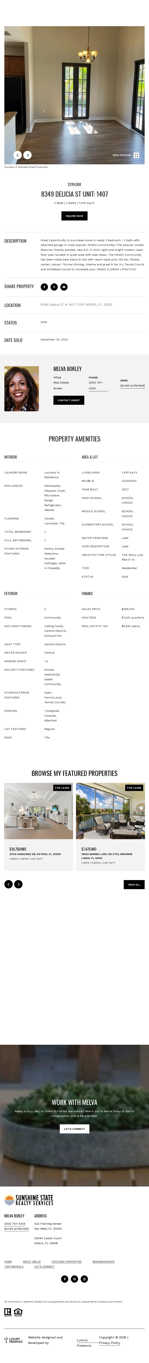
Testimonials (13, 1266)
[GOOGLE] (74, 1279)
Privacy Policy (109, 1343)
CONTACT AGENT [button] (69, 400)
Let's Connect (44, 1266)
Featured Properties (67, 1261)
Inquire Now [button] (74, 215)
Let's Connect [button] (74, 1128)
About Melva (32, 1261)
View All (134, 884)
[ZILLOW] (84, 1279)
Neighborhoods (103, 1261)
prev (17, 155)
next (27, 155)
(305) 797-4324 (96, 385)
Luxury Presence (84, 1340)
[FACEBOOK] (64, 1279)
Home (8, 1261)
